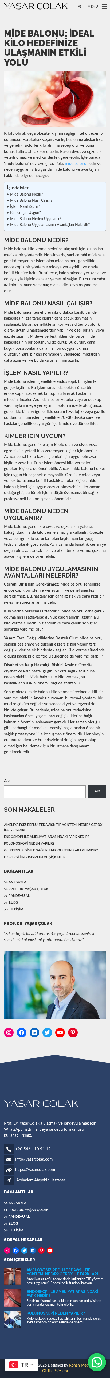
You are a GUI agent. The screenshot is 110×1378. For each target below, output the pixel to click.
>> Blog (11, 903)
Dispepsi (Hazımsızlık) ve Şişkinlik (34, 857)
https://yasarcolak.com (35, 1170)
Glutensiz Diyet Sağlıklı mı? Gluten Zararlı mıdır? (51, 850)
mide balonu (75, 164)
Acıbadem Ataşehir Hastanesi (41, 1180)
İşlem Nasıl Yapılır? (25, 207)
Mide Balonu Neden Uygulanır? (35, 219)
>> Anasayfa (15, 882)
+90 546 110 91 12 (33, 1149)
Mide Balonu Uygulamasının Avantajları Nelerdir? (50, 225)
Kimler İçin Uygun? (25, 213)
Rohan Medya (80, 1365)
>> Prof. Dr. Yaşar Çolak (26, 889)
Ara (7, 781)
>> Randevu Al (17, 896)
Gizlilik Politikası (55, 1371)
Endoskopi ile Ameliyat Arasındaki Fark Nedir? (46, 837)
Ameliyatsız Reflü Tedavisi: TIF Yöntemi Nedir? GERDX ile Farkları (53, 827)
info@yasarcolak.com (34, 1159)
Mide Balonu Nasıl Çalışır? (31, 200)
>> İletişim (13, 909)
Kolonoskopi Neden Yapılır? (29, 843)
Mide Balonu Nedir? (26, 194)
